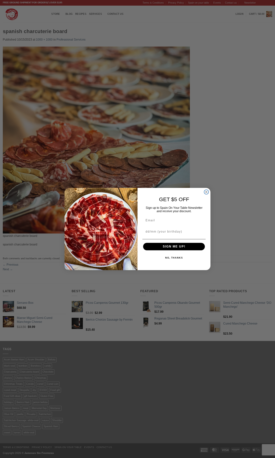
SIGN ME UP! (174, 246)
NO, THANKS (174, 257)
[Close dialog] (206, 192)
